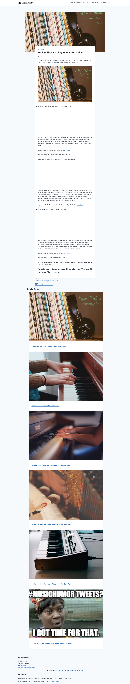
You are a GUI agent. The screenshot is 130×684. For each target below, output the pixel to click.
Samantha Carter (43, 56)
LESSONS (72, 3)
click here (67, 150)
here (55, 62)
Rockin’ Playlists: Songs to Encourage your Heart (49, 346)
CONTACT (95, 3)
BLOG (88, 3)
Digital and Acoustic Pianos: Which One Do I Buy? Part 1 (52, 584)
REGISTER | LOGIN (105, 3)
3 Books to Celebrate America (44, 284)
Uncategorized (42, 49)
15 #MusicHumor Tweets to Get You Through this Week (52, 643)
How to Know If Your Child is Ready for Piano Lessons (51, 465)
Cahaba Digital (55, 681)
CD (69, 154)
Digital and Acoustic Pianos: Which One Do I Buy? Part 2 (52, 524)
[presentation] (66, 316)
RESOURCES (58, 670)
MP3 (64, 154)
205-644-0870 (22, 665)
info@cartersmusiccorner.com (27, 667)
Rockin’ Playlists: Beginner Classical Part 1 (47, 280)
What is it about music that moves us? (45, 406)
